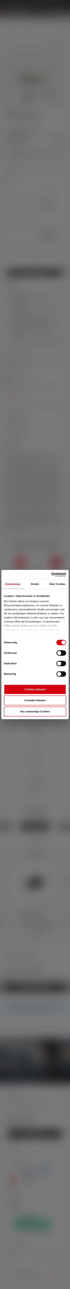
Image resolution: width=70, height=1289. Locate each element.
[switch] (61, 653)
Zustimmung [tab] (12, 584)
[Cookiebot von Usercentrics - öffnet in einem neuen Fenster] (51, 574)
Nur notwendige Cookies (35, 711)
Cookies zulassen (35, 689)
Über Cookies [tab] (57, 584)
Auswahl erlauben (35, 700)
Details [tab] (35, 584)
